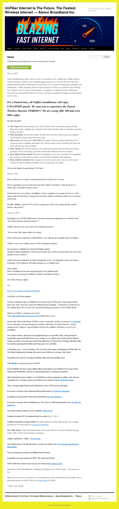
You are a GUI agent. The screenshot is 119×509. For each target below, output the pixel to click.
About (36, 48)
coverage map (56, 463)
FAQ (62, 48)
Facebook (77, 321)
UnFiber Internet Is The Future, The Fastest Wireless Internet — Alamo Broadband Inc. (40, 10)
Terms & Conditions (96, 496)
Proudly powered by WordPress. (100, 498)
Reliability (75, 48)
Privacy (78, 496)
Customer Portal (53, 48)
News (68, 48)
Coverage (17, 48)
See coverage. (35, 438)
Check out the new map (63, 380)
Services (84, 48)
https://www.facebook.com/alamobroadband (23, 291)
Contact (92, 48)
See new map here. (54, 396)
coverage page (42, 480)
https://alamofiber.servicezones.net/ (25, 316)
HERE (14, 363)
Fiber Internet (26, 48)
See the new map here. (40, 424)
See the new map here (60, 391)
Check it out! (47, 410)
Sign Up (42, 48)
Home (9, 48)
